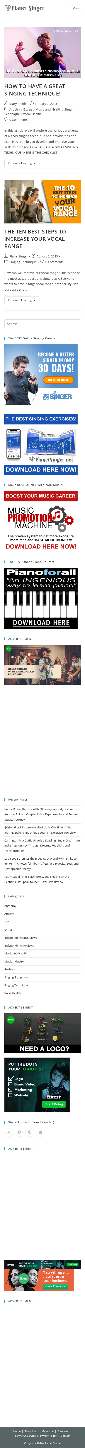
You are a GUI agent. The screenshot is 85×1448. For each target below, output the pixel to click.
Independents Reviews (19, 945)
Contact (65, 1436)
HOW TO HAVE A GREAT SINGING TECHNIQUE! (34, 89)
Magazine (48, 1431)
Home (17, 1431)
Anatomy (10, 906)
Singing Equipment (16, 977)
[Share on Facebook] (19, 1132)
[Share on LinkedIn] (40, 1132)
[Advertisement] (42, 741)
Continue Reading (23, 162)
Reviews (9, 969)
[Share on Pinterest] (29, 1132)
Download (31, 1431)
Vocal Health (32, 114)
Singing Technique (23, 262)
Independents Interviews (20, 938)
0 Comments (18, 120)
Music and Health (48, 109)
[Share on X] (8, 1132)
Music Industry (14, 961)
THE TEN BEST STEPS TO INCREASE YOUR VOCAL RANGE (35, 239)
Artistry (14, 109)
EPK (6, 922)
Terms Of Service (25, 1436)
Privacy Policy (48, 1436)
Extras (27, 109)
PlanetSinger (18, 256)
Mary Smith (17, 104)
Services (63, 1431)
